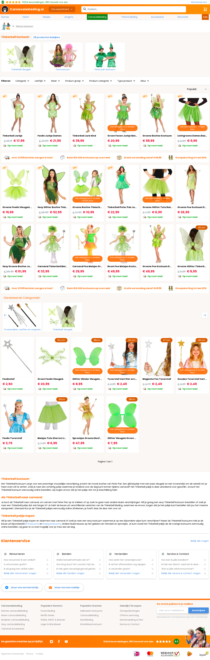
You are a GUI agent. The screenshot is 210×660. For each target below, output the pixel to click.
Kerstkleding (86, 619)
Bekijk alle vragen (200, 540)
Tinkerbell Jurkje (12, 135)
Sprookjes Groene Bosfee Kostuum (93, 438)
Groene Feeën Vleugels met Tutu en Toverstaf (29, 207)
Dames (5, 16)
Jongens (68, 16)
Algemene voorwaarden (12, 653)
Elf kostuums (32, 523)
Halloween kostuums (91, 610)
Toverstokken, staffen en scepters (22, 329)
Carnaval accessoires (12, 628)
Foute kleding (48, 610)
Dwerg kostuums (52, 523)
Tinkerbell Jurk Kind (84, 135)
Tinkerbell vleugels (21, 69)
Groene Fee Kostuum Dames (159, 266)
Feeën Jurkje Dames (49, 135)
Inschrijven (198, 610)
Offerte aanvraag (129, 615)
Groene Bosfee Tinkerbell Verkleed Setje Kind (99, 207)
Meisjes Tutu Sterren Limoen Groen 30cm (62, 438)
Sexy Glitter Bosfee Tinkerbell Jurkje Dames (63, 207)
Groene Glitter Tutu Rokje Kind (161, 207)
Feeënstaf (8, 379)
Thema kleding (129, 16)
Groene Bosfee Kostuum (157, 135)
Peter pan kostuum (105, 69)
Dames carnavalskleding (14, 610)
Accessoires (157, 16)
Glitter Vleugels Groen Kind (123, 438)
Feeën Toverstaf (12, 438)
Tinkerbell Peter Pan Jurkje (123, 207)
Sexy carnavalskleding (13, 624)
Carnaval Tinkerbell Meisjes (54, 266)
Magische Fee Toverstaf (157, 379)
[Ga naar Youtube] (66, 641)
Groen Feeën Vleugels (50, 379)
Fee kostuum (63, 69)
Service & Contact (130, 624)
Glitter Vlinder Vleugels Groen (90, 379)
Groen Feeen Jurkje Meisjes (123, 135)
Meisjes (46, 16)
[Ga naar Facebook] (58, 641)
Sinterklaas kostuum (91, 624)
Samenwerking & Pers (131, 619)
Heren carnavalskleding (13, 615)
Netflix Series (47, 615)
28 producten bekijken (46, 37)
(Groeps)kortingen (130, 610)
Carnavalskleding (97, 16)
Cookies (39, 653)
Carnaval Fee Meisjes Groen (88, 266)
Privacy (29, 653)
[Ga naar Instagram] (51, 641)
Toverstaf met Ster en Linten (124, 379)
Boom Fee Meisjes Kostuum (123, 266)
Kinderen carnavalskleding (15, 619)
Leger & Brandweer (51, 624)
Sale (205, 16)
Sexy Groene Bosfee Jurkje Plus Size (23, 266)
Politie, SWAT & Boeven (53, 619)
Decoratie (183, 16)
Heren (26, 16)
